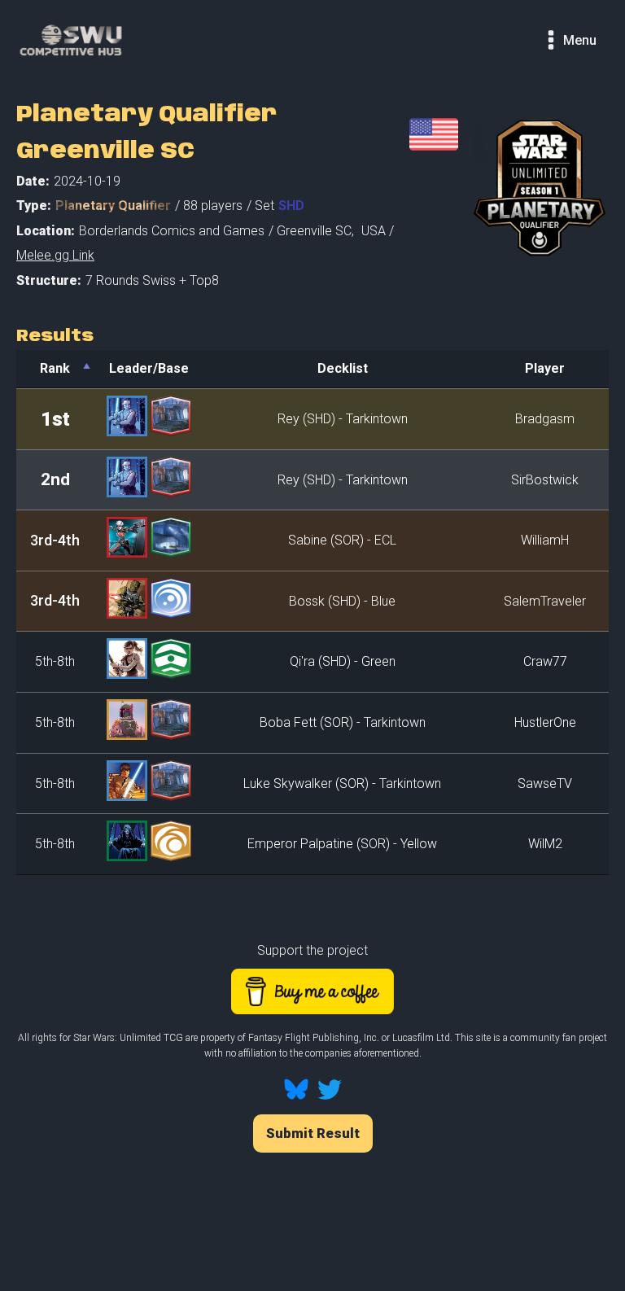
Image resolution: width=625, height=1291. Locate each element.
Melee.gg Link (55, 255)
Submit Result (313, 1133)
